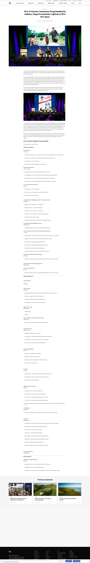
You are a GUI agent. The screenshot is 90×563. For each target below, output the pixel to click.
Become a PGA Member (62, 553)
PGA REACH (71, 553)
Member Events (51, 3)
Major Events (40, 3)
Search (80, 0)
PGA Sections (60, 556)
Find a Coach (36, 553)
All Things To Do (37, 556)
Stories (72, 3)
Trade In (74, 0)
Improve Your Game (20, 3)
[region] (45, 561)
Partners (47, 558)
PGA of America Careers (62, 559)
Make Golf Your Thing (73, 557)
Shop (69, 0)
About (80, 3)
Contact (47, 553)
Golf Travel (49, 0)
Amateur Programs (63, 3)
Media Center (48, 557)
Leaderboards (55, 0)
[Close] (88, 561)
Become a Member (64, 0)
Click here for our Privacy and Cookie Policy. (11, 561)
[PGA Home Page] (10, 3)
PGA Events (36, 558)
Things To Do (31, 3)
